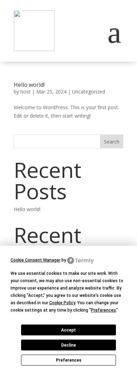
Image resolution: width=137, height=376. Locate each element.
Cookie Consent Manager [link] (35, 260)
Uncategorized (88, 91)
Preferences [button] (103, 310)
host (25, 91)
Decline (68, 345)
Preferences (68, 360)
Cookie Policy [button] (62, 302)
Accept (68, 330)
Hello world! (29, 85)
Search (111, 141)
